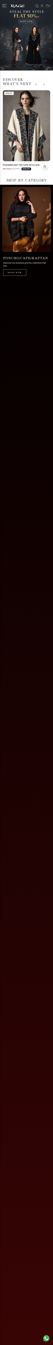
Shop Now (15, 263)
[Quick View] (45, 166)
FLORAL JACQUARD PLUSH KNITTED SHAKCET (22, 164)
